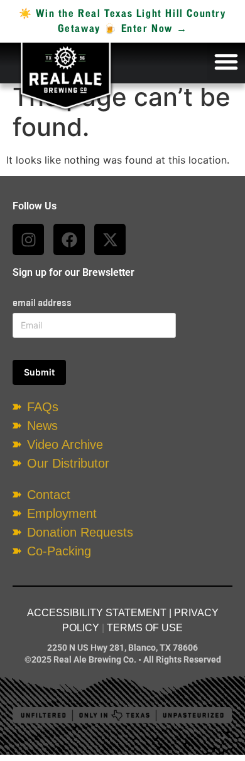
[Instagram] (28, 239)
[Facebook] (69, 239)
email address (42, 302)
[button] (226, 61)
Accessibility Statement (96, 612)
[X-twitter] (110, 239)
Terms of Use (145, 627)
